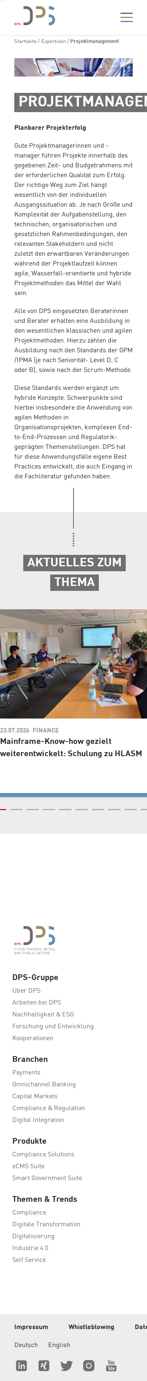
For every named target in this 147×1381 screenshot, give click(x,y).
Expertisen (53, 41)
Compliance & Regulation (48, 1108)
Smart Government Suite (47, 1178)
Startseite (25, 41)
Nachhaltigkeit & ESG (43, 1015)
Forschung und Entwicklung (53, 1026)
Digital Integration (38, 1120)
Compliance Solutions (43, 1154)
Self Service (29, 1260)
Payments (26, 1073)
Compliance (29, 1213)
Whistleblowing (91, 1327)
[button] (16, 809)
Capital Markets (35, 1096)
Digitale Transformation (46, 1224)
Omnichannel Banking (44, 1084)
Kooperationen (32, 1038)
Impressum (31, 1327)
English (59, 1345)
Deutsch (26, 1345)
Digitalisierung (33, 1236)
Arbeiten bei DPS (36, 1003)
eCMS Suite (28, 1166)
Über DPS (26, 991)
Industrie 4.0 (30, 1248)
